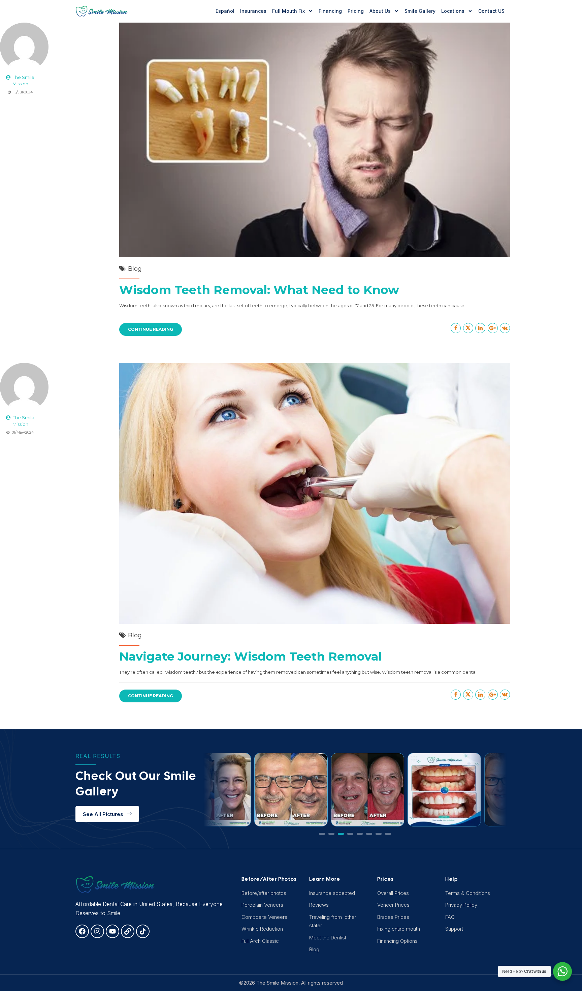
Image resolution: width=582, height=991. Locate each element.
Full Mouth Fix (288, 11)
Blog (135, 268)
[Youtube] (112, 931)
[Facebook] (82, 931)
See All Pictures (103, 814)
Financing (330, 11)
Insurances (253, 11)
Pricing (356, 11)
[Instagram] (97, 931)
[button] (322, 834)
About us (380, 11)
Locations (452, 11)
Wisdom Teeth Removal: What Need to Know (259, 290)
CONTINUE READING (150, 329)
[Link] (127, 931)
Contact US (491, 11)
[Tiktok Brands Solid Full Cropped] (143, 931)
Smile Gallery (420, 11)
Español (225, 11)
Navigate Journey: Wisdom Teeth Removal (250, 656)
